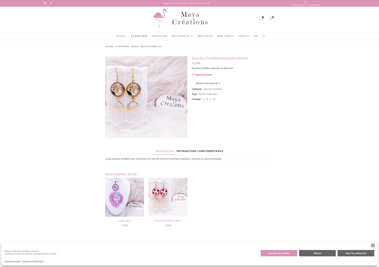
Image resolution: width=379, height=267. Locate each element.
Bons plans (159, 36)
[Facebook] (50, 3)
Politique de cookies (13, 261)
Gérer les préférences (356, 253)
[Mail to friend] (210, 99)
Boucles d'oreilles (151, 46)
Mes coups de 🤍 (182, 36)
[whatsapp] (213, 99)
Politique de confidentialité (32, 261)
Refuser (317, 253)
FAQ (256, 36)
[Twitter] (203, 99)
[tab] (164, 151)
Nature (201, 94)
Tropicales (211, 94)
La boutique (139, 36)
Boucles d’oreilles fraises (168, 220)
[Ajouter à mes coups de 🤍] (138, 210)
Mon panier (205, 36)
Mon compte (225, 36)
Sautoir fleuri (124, 220)
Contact (243, 36)
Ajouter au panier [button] (138, 203)
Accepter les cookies (278, 253)
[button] (372, 245)
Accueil (121, 36)
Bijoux (134, 46)
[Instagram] (44, 3)
